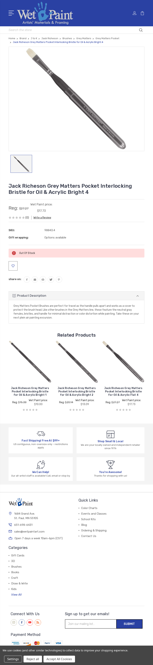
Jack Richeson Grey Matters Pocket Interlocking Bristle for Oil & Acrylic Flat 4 (123, 391)
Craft (14, 578)
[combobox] (76, 30)
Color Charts (89, 508)
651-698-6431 (23, 525)
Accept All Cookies (59, 659)
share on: (15, 279)
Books (15, 572)
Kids (14, 589)
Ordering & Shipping (94, 530)
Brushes (16, 566)
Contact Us (88, 536)
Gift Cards (17, 555)
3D (13, 561)
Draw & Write (19, 583)
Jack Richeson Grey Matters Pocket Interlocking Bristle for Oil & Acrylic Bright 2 (77, 391)
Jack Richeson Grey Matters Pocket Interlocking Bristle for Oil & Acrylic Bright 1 (30, 391)
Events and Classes (94, 513)
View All (16, 594)
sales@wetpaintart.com (29, 531)
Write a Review (42, 217)
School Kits (88, 519)
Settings (13, 659)
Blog (84, 525)
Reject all (32, 659)
